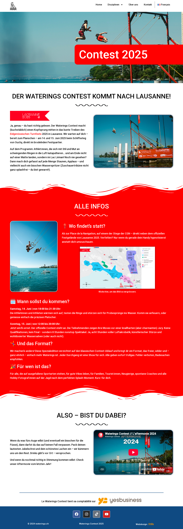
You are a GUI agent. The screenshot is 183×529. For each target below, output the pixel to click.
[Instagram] (86, 514)
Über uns (133, 4)
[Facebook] (76, 514)
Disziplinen (113, 4)
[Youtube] (106, 514)
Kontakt (148, 4)
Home (99, 4)
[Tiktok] (96, 514)
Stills (151, 524)
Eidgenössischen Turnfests (25, 133)
